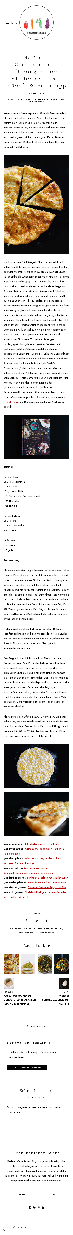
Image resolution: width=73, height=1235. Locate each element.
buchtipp (39, 100)
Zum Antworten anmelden (27, 1067)
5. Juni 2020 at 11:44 (37, 1042)
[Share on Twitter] (36, 921)
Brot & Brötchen (37, 928)
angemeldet (24, 1107)
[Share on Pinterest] (26, 921)
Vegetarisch (46, 932)
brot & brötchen (21, 100)
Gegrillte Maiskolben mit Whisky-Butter (46, 878)
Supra (40, 397)
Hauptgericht (27, 932)
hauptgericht (55, 100)
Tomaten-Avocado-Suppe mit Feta (47, 887)
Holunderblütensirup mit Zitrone (41, 844)
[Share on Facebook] (46, 921)
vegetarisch (36, 101)
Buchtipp (56, 928)
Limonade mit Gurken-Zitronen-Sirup (47, 882)
